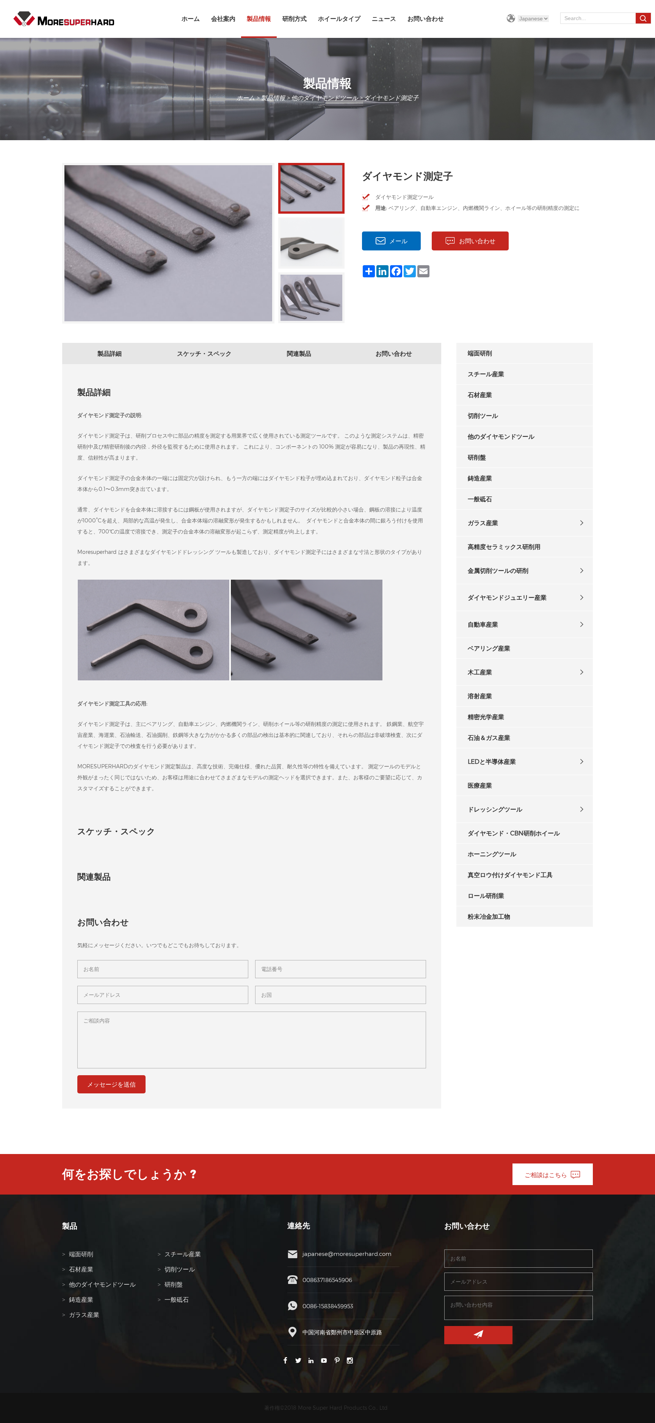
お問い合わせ (425, 19)
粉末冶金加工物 (489, 916)
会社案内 (223, 19)
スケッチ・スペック (204, 353)
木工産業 (480, 672)
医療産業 (480, 785)
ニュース (384, 19)
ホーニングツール (492, 853)
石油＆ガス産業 (489, 737)
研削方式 (294, 19)
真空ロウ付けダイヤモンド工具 (510, 874)
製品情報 (259, 19)
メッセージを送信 (111, 1084)
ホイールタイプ (339, 19)
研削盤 (477, 457)
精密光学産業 (486, 716)
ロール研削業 (486, 895)
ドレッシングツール (495, 809)
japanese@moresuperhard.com (347, 1253)
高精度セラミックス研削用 (504, 546)
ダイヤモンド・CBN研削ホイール (514, 833)
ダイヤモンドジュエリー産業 (507, 597)
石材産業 (480, 394)
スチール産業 (486, 373)
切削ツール (483, 415)
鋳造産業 (480, 478)
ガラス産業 (483, 522)
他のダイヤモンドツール (324, 97)
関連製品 (299, 353)
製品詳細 (109, 353)
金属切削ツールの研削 (498, 570)
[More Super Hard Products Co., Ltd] (64, 18)
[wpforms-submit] (478, 1335)
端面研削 (480, 353)
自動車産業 (483, 624)
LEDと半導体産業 (492, 761)
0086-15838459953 (327, 1306)
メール (398, 240)
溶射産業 (480, 695)
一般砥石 (480, 498)
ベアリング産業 (489, 648)
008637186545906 (327, 1279)
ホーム (191, 19)
